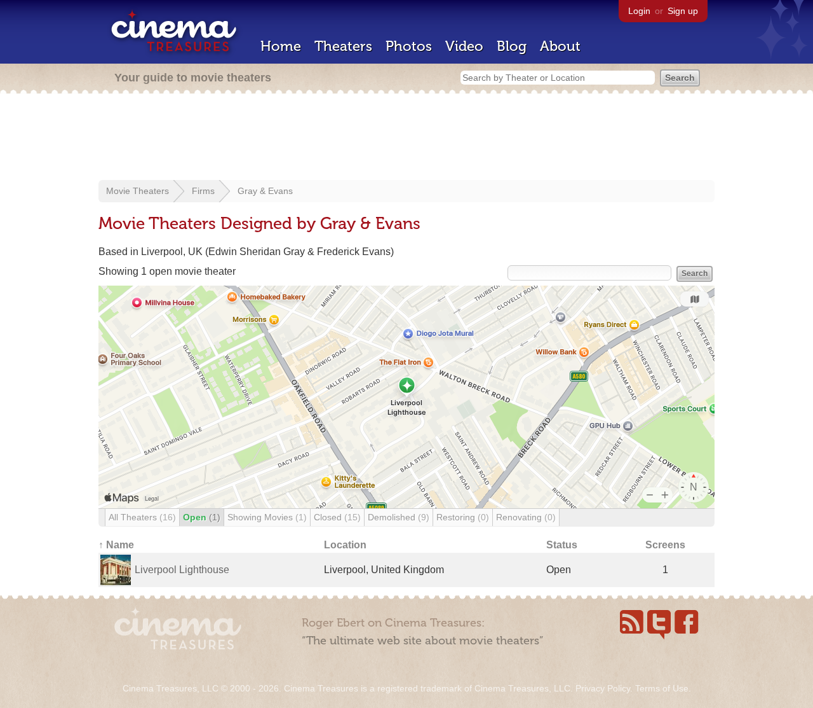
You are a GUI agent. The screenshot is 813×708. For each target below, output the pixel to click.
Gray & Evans (265, 191)
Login (639, 11)
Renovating (526, 517)
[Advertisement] (406, 138)
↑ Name (116, 544)
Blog (512, 46)
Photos (409, 46)
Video (464, 46)
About (560, 46)
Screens (665, 544)
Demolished (398, 517)
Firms (203, 191)
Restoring (462, 517)
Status (561, 544)
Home (280, 46)
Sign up (683, 11)
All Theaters (142, 517)
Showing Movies (267, 517)
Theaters (343, 46)
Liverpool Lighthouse (182, 569)
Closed (337, 517)
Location (345, 544)
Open (201, 517)
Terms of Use (662, 688)
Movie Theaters (137, 191)
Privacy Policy (602, 688)
